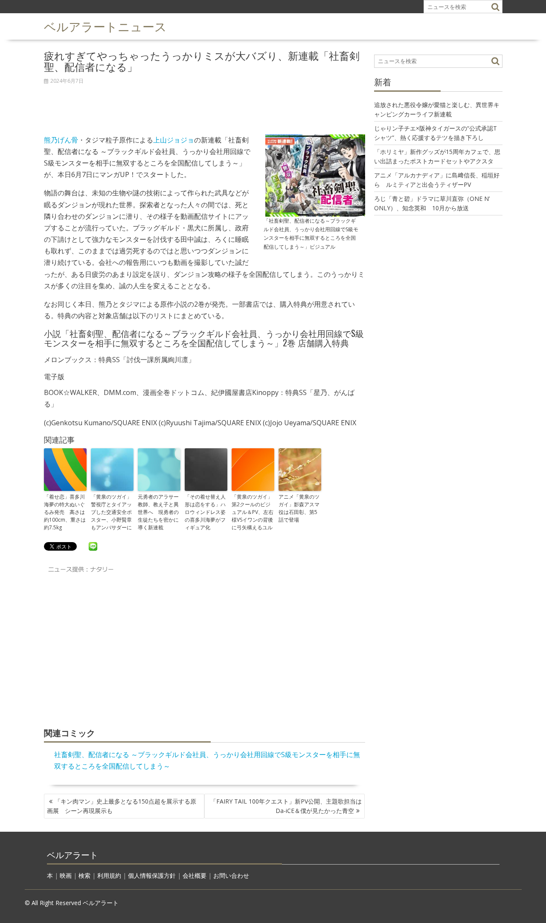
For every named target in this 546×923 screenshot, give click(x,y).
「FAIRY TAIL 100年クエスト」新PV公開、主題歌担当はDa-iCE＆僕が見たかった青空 (286, 806)
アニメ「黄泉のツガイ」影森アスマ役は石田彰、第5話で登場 (299, 508)
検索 (84, 875)
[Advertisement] (204, 105)
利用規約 (109, 875)
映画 (66, 875)
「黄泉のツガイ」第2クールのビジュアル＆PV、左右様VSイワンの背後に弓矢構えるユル (252, 512)
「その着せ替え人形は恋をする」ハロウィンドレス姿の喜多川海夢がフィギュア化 (205, 512)
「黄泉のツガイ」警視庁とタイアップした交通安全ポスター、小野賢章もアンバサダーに (111, 512)
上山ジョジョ (173, 140)
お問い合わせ (231, 875)
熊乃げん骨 (61, 140)
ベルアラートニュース (105, 26)
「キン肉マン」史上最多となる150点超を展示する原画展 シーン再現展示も (121, 806)
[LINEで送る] (93, 546)
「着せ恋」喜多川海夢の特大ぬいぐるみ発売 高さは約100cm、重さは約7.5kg (65, 512)
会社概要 (194, 875)
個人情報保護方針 (152, 875)
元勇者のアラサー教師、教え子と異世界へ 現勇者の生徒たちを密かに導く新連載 (158, 512)
